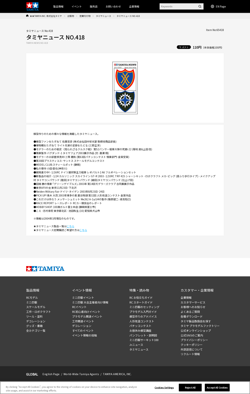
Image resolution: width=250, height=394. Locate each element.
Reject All (190, 387)
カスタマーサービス (193, 302)
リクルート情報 (190, 354)
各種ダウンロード (192, 316)
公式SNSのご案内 (192, 335)
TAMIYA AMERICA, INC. (117, 374)
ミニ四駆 (31, 302)
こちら (70, 226)
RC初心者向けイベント (86, 312)
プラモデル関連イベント (87, 316)
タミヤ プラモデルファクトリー (200, 326)
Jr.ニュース (136, 345)
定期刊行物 (84, 15)
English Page (51, 374)
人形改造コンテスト (141, 321)
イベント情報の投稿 (84, 335)
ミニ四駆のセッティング (144, 307)
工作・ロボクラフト (38, 312)
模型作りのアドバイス (143, 316)
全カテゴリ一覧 (35, 330)
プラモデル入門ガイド (143, 312)
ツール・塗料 (34, 316)
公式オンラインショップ (196, 330)
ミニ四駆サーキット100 (143, 340)
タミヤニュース (103, 15)
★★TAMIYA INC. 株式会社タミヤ (46, 15)
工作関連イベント (83, 321)
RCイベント (79, 307)
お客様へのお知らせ (193, 307)
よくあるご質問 (190, 312)
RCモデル (32, 297)
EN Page (221, 6)
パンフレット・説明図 (143, 335)
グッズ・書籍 (34, 326)
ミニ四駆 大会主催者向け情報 (90, 302)
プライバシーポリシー (194, 340)
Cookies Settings (164, 387)
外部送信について (192, 349)
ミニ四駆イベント (83, 297)
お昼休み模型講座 (140, 330)
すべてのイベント (83, 330)
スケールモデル (35, 307)
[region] (125, 387)
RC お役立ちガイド (141, 297)
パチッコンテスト (140, 326)
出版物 (70, 15)
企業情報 (186, 297)
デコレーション (35, 321)
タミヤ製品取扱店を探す (196, 321)
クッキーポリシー (192, 345)
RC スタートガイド (141, 302)
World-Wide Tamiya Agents (81, 374)
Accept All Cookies (217, 387)
